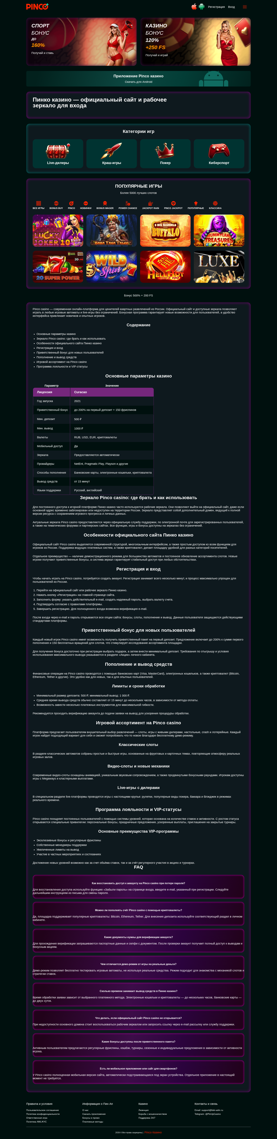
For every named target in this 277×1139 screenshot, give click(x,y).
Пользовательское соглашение (42, 1110)
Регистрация (216, 7)
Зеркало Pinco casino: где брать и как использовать (71, 338)
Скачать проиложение (94, 1114)
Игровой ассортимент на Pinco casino (62, 362)
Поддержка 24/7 (146, 1118)
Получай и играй (157, 55)
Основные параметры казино (56, 334)
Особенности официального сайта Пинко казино (69, 343)
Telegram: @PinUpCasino (208, 1114)
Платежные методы (92, 1121)
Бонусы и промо (91, 1118)
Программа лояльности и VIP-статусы (62, 366)
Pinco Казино (153, 1132)
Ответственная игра (36, 1118)
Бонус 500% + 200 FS (138, 295)
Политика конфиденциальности (43, 1114)
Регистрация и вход (50, 348)
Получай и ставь (42, 53)
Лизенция (143, 1110)
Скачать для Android (138, 81)
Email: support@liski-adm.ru (209, 1110)
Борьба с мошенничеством (152, 1114)
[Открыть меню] (244, 6)
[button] (271, 1125)
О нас (85, 1110)
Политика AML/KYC (36, 1121)
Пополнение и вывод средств (57, 357)
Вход (231, 7)
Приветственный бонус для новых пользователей (70, 352)
